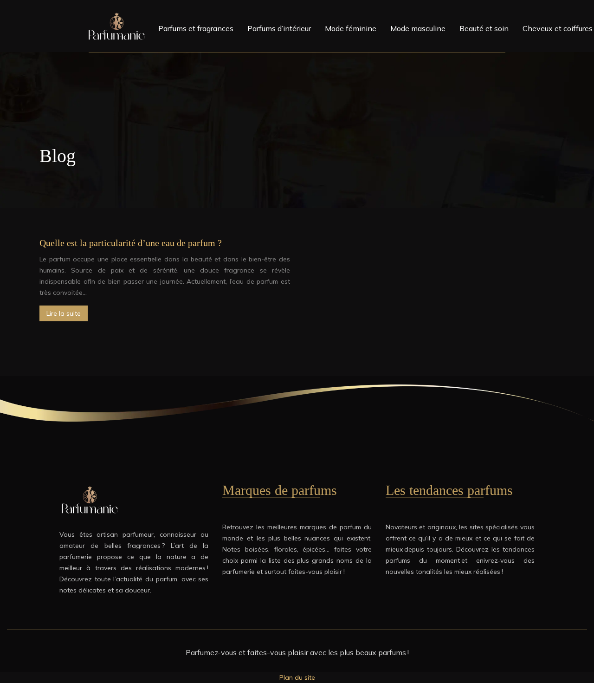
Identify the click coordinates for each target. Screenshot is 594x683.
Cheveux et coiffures (558, 28)
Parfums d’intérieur (279, 28)
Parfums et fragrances (195, 28)
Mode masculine (418, 28)
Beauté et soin (484, 28)
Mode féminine (350, 28)
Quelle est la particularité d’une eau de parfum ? (130, 243)
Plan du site (297, 677)
